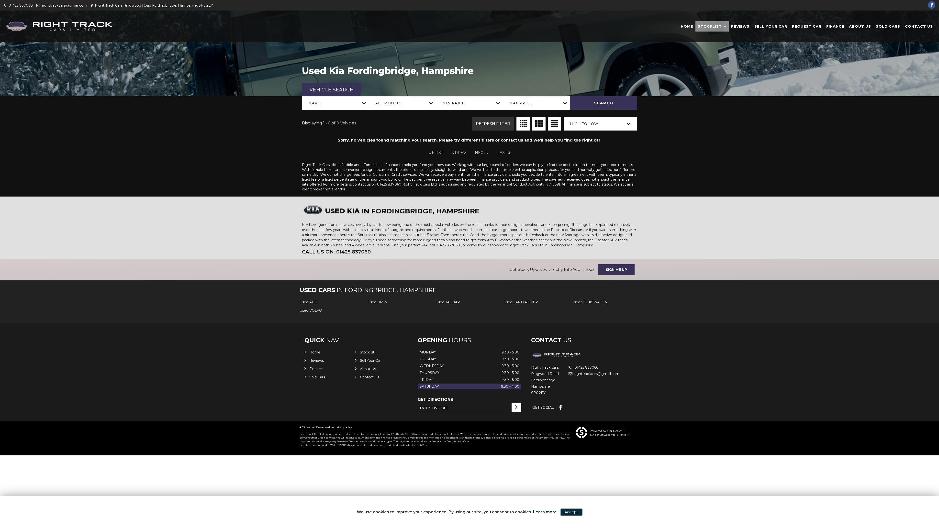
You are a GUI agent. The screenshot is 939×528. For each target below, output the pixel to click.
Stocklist (710, 26)
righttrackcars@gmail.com (64, 5)
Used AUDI (309, 302)
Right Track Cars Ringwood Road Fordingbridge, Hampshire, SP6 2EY (153, 5)
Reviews (740, 26)
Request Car (806, 26)
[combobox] (335, 103)
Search (603, 103)
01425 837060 (20, 5)
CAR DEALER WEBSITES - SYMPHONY (609, 435)
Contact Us (919, 26)
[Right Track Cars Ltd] (59, 26)
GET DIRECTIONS (435, 399)
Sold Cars (888, 26)
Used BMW (377, 302)
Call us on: (336, 252)
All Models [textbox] (388, 103)
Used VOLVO (311, 310)
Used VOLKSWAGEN (589, 302)
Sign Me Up (616, 269)
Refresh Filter (493, 123)
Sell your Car (770, 26)
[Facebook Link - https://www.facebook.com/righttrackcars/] (931, 5)
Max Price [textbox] (520, 103)
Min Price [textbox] (453, 103)
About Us (860, 26)
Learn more (545, 512)
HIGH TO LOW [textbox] (584, 124)
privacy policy (343, 427)
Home (687, 26)
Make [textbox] (314, 103)
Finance (835, 26)
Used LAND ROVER (520, 302)
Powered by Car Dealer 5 (607, 431)
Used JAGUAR (448, 302)
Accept (571, 512)
